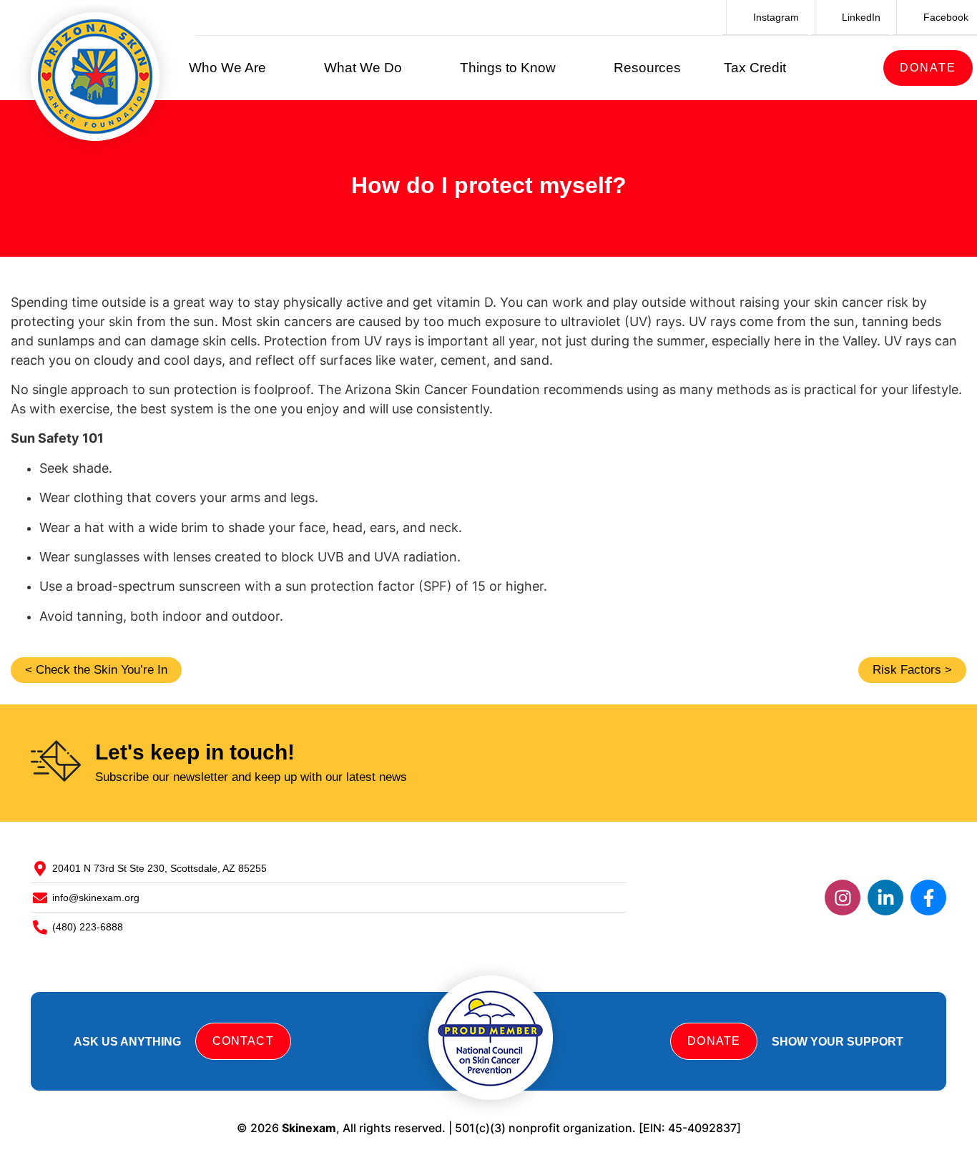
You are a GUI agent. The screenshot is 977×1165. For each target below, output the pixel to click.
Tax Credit (755, 67)
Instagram (774, 17)
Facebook (944, 17)
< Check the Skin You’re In (96, 670)
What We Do (363, 67)
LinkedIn (859, 17)
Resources (647, 67)
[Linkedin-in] (885, 897)
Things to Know (508, 67)
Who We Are (227, 67)
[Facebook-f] (928, 897)
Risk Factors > (912, 670)
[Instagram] (842, 897)
